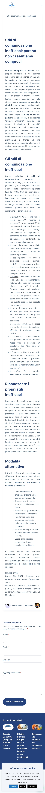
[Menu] (41, 6)
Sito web (6, 660)
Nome (6, 634)
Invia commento (14, 702)
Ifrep (30, 579)
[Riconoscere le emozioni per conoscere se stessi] (37, 727)
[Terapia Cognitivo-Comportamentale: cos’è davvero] (8, 727)
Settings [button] (32, 786)
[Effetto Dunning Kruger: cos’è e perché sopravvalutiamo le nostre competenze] (22, 727)
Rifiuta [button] (22, 786)
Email (6, 647)
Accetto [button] (13, 786)
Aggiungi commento (12, 672)
